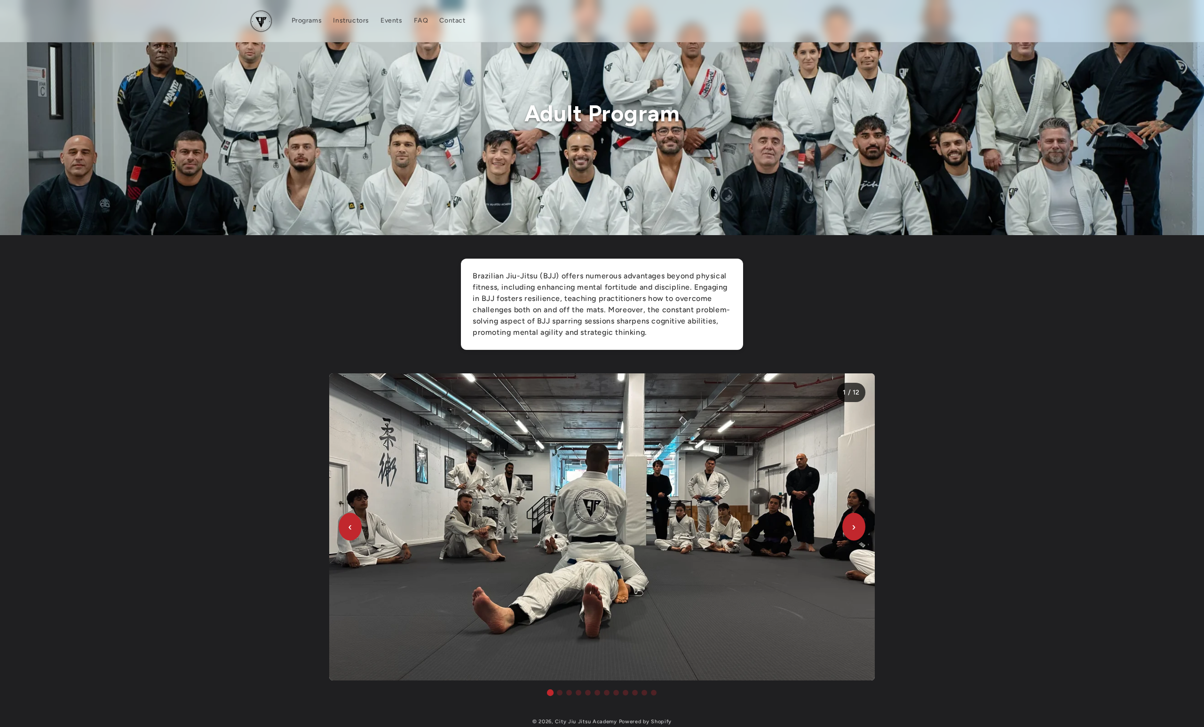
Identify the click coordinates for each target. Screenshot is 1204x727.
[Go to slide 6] (597, 692)
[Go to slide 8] (616, 692)
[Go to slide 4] (578, 692)
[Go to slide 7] (607, 692)
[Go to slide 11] (644, 692)
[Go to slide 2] (559, 692)
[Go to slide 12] (654, 692)
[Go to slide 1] (550, 692)
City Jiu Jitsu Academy (586, 722)
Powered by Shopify (645, 722)
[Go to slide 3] (569, 692)
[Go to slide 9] (625, 692)
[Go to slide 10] (635, 692)
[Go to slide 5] (588, 692)
